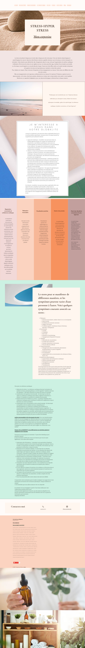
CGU (25, 567)
